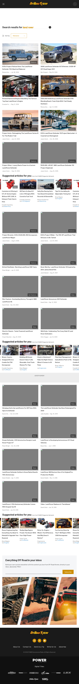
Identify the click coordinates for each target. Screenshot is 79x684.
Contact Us (27, 647)
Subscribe (68, 572)
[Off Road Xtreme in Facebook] (39, 640)
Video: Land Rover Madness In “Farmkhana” (55, 504)
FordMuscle (7, 369)
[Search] (50, 27)
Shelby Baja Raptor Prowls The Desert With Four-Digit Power (28, 532)
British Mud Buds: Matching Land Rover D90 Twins (19, 267)
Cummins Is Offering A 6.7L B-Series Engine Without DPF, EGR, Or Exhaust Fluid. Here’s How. (9, 196)
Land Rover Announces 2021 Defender (54, 299)
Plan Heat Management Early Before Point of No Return (63, 359)
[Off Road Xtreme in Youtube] (44, 640)
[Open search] (75, 4)
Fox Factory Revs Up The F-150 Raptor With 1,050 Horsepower (63, 532)
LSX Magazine (26, 201)
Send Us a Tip (39, 647)
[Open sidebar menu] (3, 4)
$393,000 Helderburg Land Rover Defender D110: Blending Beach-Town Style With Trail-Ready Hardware (57, 101)
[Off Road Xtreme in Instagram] (34, 640)
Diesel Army (7, 206)
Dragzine (59, 198)
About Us (16, 647)
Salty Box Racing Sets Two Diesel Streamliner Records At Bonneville (45, 193)
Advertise (62, 647)
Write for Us (51, 647)
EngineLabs (42, 368)
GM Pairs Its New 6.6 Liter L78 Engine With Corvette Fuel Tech (27, 193)
